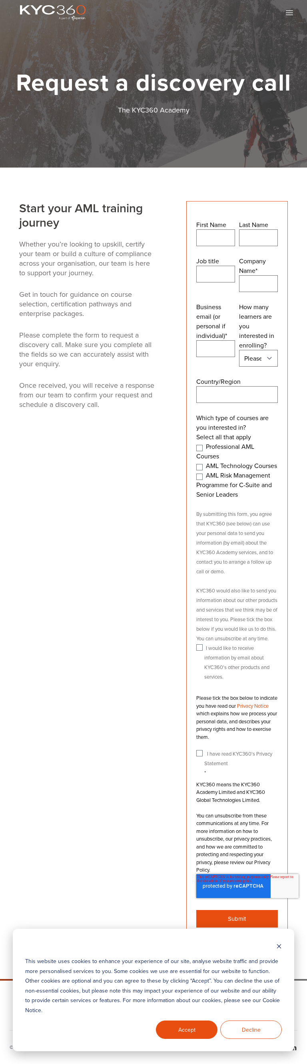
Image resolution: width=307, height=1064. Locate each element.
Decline (251, 1030)
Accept (186, 1030)
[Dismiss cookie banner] (279, 946)
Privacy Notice (253, 705)
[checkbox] (237, 470)
